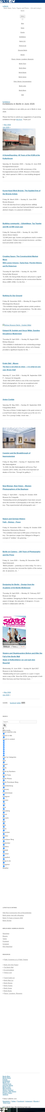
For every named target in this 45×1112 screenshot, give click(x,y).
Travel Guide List (9, 978)
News (22, 28)
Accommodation (9, 970)
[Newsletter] (1, 2)
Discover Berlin (22, 50)
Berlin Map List (8, 980)
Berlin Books (22, 72)
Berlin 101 (22, 41)
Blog (22, 23)
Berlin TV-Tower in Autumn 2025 (13, 918)
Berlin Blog (6, 1076)
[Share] (2, 1109)
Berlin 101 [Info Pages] (11, 965)
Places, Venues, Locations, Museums (22, 59)
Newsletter (6, 933)
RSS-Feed (6, 1103)
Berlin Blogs (22, 90)
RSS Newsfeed (7, 946)
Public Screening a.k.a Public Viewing (16, 959)
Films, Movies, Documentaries (22, 81)
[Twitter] (4, 2)
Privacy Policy (7, 1093)
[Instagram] (7, 2)
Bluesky (5, 936)
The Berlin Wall (8, 967)
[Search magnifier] (5, 725)
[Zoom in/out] (6, 1109)
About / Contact (8, 1090)
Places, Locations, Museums (13, 993)
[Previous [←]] (1, 1111)
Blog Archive (7, 1088)
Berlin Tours (22, 63)
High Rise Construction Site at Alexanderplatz (17, 913)
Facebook (6, 941)
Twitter (5, 939)
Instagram (6, 944)
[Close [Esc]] (1, 1109)
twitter (19, 703)
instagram (28, 1101)
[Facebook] (10, 2)
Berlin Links (22, 86)
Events (23, 32)
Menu (22, 16)
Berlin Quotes (8, 985)
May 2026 (7, 125)
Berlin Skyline (7, 920)
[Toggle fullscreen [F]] (4, 1109)
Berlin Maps (22, 68)
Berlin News (7, 1078)
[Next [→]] (2, 1111)
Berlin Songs (22, 77)
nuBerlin (5, 6)
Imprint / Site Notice (9, 1091)
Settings (5, 1094)
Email (23, 703)
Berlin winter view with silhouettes (13, 915)
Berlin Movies (8, 983)
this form (19, 119)
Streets (22, 55)
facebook (13, 703)
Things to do (22, 46)
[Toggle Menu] (22, 19)
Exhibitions (22, 37)
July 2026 (6, 127)
